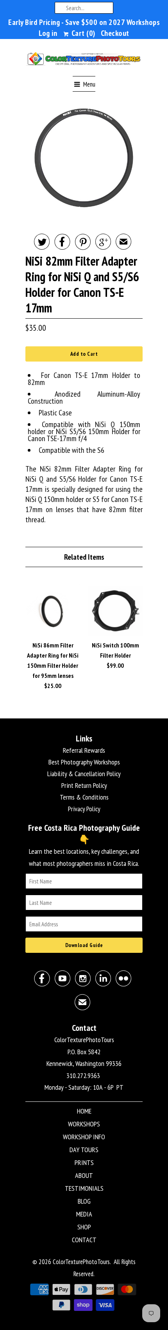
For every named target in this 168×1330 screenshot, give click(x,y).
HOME (84, 1111)
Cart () (82, 33)
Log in (48, 33)
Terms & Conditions (84, 797)
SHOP (84, 1226)
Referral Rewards (84, 750)
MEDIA (84, 1213)
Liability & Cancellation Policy (84, 773)
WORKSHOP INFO (84, 1136)
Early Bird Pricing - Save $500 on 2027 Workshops (84, 22)
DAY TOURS (84, 1149)
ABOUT (84, 1175)
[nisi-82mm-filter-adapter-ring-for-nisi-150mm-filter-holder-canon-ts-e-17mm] (84, 157)
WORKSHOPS (84, 1123)
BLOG (84, 1201)
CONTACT (84, 1239)
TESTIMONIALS (84, 1188)
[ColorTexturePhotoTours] (84, 60)
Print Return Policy (84, 785)
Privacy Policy (84, 808)
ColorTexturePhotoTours (81, 1261)
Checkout (115, 33)
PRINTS (84, 1162)
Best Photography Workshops (84, 761)
